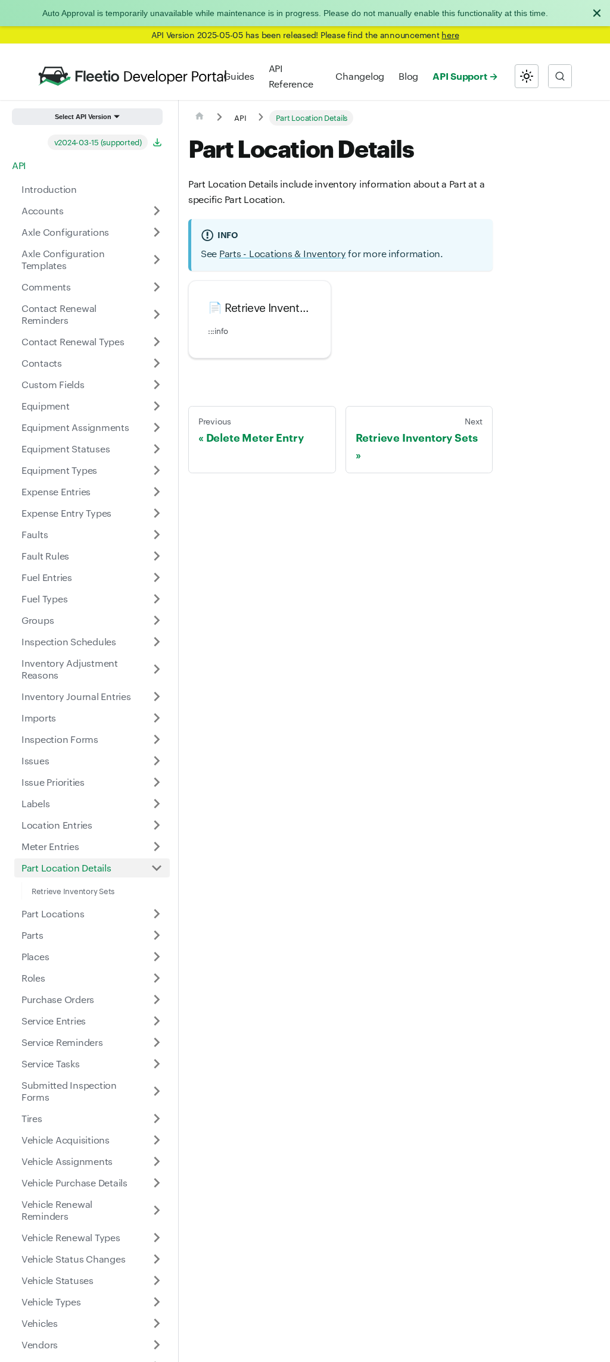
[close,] (597, 13)
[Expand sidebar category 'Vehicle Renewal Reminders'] (157, 1210)
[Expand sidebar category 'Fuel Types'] (157, 598)
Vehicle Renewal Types (70, 1237)
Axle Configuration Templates (62, 259)
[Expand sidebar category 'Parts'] (157, 935)
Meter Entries (50, 846)
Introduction (49, 189)
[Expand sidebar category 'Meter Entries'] (157, 846)
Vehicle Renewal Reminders (56, 1210)
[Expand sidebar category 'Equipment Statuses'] (157, 448)
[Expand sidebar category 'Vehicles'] (157, 1323)
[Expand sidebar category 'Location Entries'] (157, 825)
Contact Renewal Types (73, 341)
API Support (459, 75)
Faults (34, 534)
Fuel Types (44, 598)
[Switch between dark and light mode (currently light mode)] (526, 76)
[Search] (560, 76)
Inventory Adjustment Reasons (69, 669)
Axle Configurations (65, 232)
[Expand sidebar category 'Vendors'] (157, 1344)
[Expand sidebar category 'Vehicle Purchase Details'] (157, 1182)
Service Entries (53, 1020)
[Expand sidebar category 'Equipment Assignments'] (157, 427)
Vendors (39, 1344)
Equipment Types (59, 470)
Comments (46, 286)
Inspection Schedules (68, 641)
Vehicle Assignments (67, 1161)
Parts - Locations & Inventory (282, 253)
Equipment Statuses (65, 448)
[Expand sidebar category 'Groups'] (157, 620)
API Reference (291, 76)
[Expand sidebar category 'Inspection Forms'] (157, 739)
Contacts (41, 363)
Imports (38, 717)
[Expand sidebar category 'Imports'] (157, 717)
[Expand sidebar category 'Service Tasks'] (157, 1063)
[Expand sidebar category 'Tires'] (157, 1118)
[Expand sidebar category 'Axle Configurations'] (157, 232)
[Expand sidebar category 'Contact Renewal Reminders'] (157, 314)
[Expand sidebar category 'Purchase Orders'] (157, 999)
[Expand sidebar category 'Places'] (157, 956)
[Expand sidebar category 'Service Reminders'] (157, 1042)
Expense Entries (56, 491)
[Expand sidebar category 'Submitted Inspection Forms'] (157, 1091)
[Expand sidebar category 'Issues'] (157, 760)
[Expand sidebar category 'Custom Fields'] (157, 384)
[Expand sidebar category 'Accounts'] (157, 210)
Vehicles (39, 1323)
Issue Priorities (53, 782)
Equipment (45, 405)
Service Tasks (50, 1063)
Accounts (42, 210)
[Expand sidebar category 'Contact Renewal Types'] (157, 341)
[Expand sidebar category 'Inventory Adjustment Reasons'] (157, 669)
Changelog (359, 76)
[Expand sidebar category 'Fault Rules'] (157, 556)
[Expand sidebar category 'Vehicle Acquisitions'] (157, 1139)
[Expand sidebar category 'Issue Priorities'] (157, 782)
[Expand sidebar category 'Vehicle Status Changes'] (157, 1259)
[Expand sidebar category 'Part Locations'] (157, 913)
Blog (408, 76)
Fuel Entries (46, 577)
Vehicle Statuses (57, 1280)
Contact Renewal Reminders (59, 314)
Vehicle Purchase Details (74, 1182)
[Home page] (199, 118)
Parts (32, 935)
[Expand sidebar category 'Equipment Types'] (157, 470)
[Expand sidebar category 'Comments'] (157, 286)
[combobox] (560, 76)
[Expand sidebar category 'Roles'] (157, 978)
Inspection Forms (59, 739)
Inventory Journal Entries (76, 696)
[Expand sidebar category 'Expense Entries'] (157, 491)
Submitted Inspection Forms (69, 1091)
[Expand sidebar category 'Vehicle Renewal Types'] (157, 1237)
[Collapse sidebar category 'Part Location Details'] (157, 867)
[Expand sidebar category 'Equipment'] (157, 406)
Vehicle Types (51, 1301)
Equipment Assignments (75, 427)
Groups (37, 620)
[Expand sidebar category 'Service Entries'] (157, 1020)
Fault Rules (45, 555)
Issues (35, 760)
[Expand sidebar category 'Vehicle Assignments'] (157, 1161)
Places (35, 956)
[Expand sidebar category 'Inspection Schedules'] (157, 641)
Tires (31, 1118)
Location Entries (56, 825)
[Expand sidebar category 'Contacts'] (157, 363)
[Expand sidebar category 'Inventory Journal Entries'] (157, 696)
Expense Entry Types (66, 513)
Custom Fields (53, 384)
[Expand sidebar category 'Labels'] (157, 803)
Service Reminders (62, 1042)
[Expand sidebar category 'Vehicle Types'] (157, 1301)
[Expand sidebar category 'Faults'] (157, 534)
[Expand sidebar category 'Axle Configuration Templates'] (157, 259)
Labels (35, 803)
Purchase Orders (57, 999)
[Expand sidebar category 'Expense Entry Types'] (157, 513)
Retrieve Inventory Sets (73, 890)
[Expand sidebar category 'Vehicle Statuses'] (157, 1280)
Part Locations (52, 913)
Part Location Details (66, 867)
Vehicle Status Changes (73, 1258)
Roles (33, 977)
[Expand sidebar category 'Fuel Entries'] (157, 577)
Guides (238, 76)
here (450, 34)
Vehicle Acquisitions (65, 1139)
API (19, 165)
